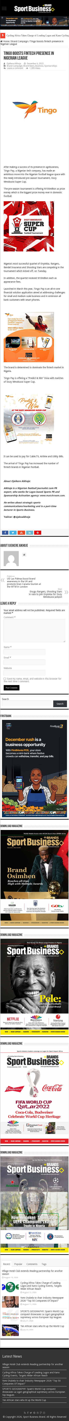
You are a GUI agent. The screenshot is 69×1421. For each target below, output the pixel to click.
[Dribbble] (37, 1413)
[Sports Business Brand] (34, 8)
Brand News (28, 66)
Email (7, 657)
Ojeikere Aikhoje (14, 63)
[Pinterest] (34, 1413)
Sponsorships (50, 66)
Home (6, 41)
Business (39, 66)
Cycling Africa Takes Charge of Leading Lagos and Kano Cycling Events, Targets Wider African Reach (41, 1285)
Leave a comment (15, 68)
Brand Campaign (19, 41)
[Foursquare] (41, 1413)
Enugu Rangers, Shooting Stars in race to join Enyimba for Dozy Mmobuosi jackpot (45, 593)
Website (8, 668)
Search (5, 699)
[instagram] (44, 1413)
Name (8, 647)
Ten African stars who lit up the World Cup (42, 1326)
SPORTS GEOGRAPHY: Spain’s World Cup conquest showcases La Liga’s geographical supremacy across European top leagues (42, 1314)
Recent (6, 1264)
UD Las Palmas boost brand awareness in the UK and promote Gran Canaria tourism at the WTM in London (24, 581)
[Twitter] (30, 1413)
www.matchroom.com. (52, 495)
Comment (10, 617)
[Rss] (25, 1413)
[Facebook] (28, 1413)
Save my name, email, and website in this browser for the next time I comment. (32, 680)
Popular (18, 1264)
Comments (31, 1264)
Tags (44, 1264)
